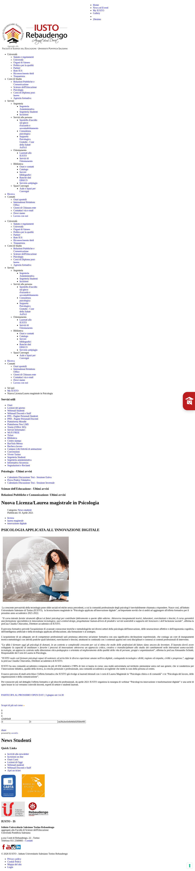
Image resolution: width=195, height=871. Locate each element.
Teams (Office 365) (16, 427)
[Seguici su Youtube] (8, 848)
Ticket (10, 435)
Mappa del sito (14, 864)
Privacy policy (14, 859)
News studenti (25, 510)
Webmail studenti (15, 765)
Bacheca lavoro (14, 446)
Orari (9, 405)
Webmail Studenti (15, 410)
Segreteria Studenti (16, 457)
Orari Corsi (12, 759)
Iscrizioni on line (15, 756)
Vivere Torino (14, 454)
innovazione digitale (17, 523)
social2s (14, 733)
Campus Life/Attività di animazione (24, 449)
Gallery (96, 13)
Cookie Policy (14, 861)
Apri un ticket (14, 770)
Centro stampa (14, 440)
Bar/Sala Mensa (15, 443)
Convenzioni (13, 451)
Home (96, 5)
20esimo (97, 19)
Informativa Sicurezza (17, 462)
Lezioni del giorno (16, 408)
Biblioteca (12, 438)
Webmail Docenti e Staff (19, 413)
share (3, 730)
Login (10, 867)
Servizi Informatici (16, 429)
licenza (10, 518)
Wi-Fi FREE (13, 432)
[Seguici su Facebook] (3, 848)
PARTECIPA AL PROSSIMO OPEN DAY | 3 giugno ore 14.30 (32, 695)
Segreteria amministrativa (19, 460)
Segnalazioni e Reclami (18, 465)
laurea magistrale (15, 520)
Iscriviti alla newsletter (18, 754)
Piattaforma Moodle (16, 421)
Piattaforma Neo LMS (18, 424)
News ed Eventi (100, 7)
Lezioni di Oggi (15, 762)
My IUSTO (98, 10)
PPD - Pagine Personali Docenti (22, 419)
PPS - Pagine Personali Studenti (22, 416)
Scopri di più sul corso (12, 705)
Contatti (29, 840)
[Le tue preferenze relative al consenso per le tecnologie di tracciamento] (190, 866)
